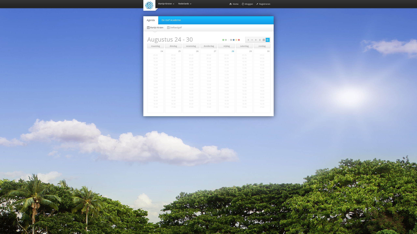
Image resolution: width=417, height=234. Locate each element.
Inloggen (249, 4)
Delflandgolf (176, 27)
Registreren (264, 4)
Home (235, 4)
